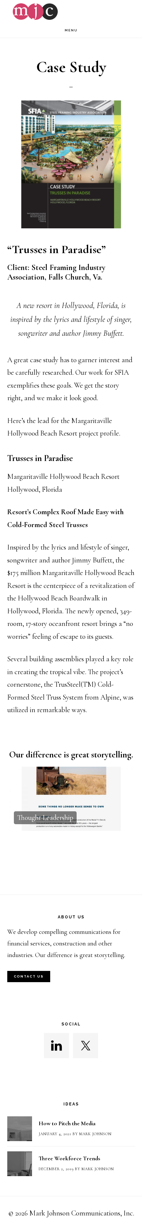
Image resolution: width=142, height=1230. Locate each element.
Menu (71, 30)
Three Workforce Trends (69, 1158)
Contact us (29, 976)
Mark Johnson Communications (71, 11)
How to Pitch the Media (67, 1123)
